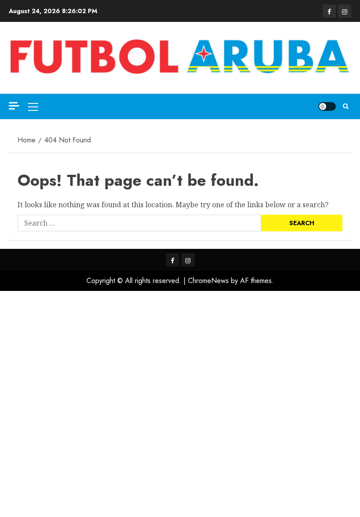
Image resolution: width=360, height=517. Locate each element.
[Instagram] (344, 11)
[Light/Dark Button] (327, 106)
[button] (33, 106)
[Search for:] (139, 223)
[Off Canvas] (14, 106)
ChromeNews (208, 281)
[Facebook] (329, 11)
